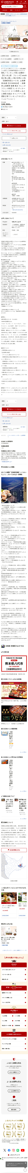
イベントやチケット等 (13, 435)
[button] (25, 6)
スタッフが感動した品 (7, 997)
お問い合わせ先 (7, 145)
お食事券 (23, 435)
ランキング (17, 10)
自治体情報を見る (15, 850)
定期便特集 (17, 1025)
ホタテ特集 (17, 1020)
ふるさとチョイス (15, 1155)
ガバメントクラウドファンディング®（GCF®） (14, 1158)
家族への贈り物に (6, 1048)
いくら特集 (17, 1015)
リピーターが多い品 (6, 974)
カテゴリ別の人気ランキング (8, 969)
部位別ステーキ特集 (6, 1025)
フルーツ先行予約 (6, 1002)
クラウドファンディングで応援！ (9, 1039)
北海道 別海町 (5, 945)
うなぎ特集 (4, 1015)
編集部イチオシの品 (6, 992)
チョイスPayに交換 (6, 1043)
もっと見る (23, 752)
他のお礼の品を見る (18, 209)
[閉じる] (25, 1163)
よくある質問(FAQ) (14, 1091)
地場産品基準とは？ (7, 461)
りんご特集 (4, 1020)
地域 (11, 10)
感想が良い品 (5, 979)
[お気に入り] (25, 1170)
